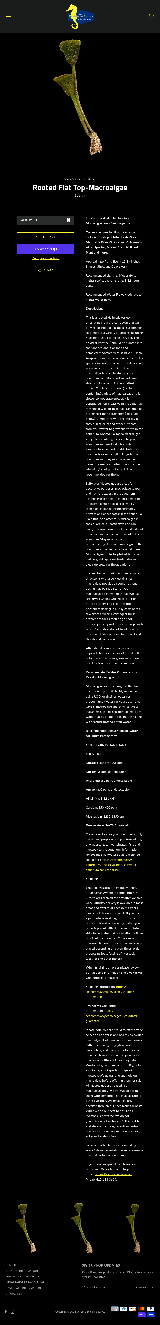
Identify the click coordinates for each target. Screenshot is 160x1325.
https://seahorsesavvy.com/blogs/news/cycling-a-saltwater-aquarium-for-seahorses (112, 864)
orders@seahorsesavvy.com (113, 1174)
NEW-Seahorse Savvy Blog (25, 1282)
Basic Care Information (23, 1288)
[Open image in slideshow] (80, 96)
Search (11, 1265)
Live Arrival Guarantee (23, 1276)
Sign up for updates (101, 1265)
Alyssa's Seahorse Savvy (90, 1311)
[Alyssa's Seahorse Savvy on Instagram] (12, 1311)
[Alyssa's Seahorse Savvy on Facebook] (6, 1311)
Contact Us (14, 1293)
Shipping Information (22, 1270)
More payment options (45, 258)
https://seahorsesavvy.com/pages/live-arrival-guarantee (112, 1016)
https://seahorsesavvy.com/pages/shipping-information (110, 991)
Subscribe (142, 1287)
